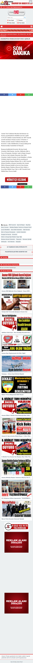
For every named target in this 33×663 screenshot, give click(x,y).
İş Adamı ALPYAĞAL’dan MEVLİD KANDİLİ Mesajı (18, 30)
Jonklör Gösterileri (21, 232)
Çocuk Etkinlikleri (5, 229)
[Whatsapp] (28, 94)
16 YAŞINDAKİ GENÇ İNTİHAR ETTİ (17, 247)
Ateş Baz (28, 224)
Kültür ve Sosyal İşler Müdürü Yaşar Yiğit (11, 236)
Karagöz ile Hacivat (6, 234)
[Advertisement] (16, 76)
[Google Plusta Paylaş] (20, 94)
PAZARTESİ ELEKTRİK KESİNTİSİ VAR (16, 251)
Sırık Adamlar (11, 241)
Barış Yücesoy (4, 227)
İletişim (21, 20)
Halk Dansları (26, 229)
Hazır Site (13, 661)
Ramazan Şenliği (27, 239)
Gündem (11, 34)
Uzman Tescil (20, 661)
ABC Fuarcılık (12, 224)
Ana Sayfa (11, 20)
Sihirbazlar (4, 241)
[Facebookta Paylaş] (4, 187)
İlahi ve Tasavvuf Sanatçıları (8, 232)
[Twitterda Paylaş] (12, 94)
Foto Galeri (22, 22)
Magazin (15, 34)
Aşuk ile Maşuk (21, 224)
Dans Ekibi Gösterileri (16, 229)
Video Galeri (11, 22)
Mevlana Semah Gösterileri (8, 239)
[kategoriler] (31, 26)
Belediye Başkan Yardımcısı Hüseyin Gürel (20, 227)
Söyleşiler (18, 241)
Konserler (14, 234)
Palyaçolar (18, 239)
